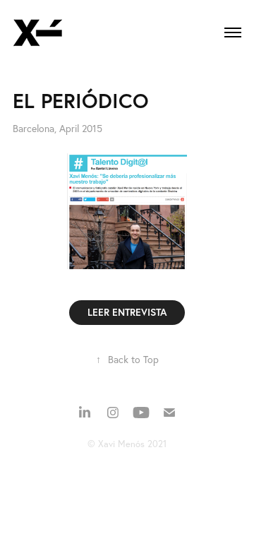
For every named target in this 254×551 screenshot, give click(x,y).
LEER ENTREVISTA (127, 312)
